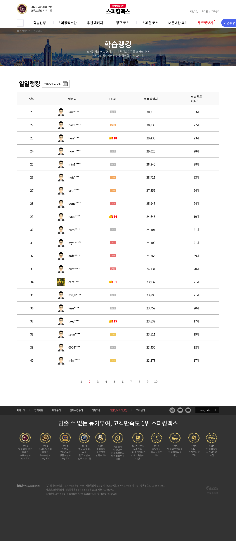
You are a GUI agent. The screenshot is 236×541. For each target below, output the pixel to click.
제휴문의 (56, 410)
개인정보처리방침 (118, 410)
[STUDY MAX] (28, 485)
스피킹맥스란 (67, 22)
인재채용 (38, 410)
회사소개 (21, 410)
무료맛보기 (205, 22)
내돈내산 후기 (178, 22)
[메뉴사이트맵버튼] (20, 23)
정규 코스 (122, 22)
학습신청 (39, 22)
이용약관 (96, 410)
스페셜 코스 (150, 22)
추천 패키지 (95, 22)
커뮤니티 (26, 30)
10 (155, 381)
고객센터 (215, 11)
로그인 (205, 11)
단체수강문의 (76, 410)
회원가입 (194, 11)
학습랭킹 (37, 30)
